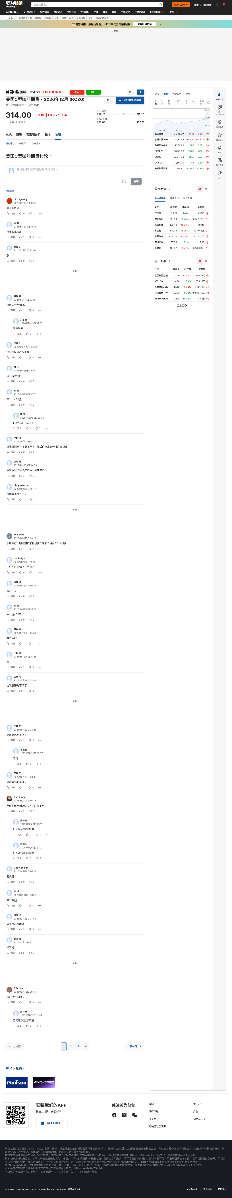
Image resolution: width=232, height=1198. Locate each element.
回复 (13, 213)
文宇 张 (23, 319)
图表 (19, 134)
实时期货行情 (25, 17)
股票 (188, 94)
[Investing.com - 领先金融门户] (14, 4)
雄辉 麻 (17, 296)
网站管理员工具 (157, 1126)
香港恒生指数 (161, 145)
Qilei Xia (19, 988)
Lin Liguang (20, 199)
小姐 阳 (17, 438)
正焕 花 (17, 676)
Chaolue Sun (21, 867)
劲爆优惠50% (181, 4)
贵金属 (38, 17)
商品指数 (80, 17)
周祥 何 (17, 582)
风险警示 (222, 1189)
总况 (9, 134)
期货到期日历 (102, 17)
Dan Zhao (19, 797)
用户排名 (36, 143)
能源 (63, 17)
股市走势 (160, 189)
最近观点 (23, 143)
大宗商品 (176, 94)
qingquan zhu (21, 485)
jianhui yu (19, 558)
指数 (165, 94)
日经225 (159, 151)
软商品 (47, 17)
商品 (10, 17)
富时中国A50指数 (163, 139)
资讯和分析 (33, 134)
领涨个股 (174, 198)
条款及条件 (192, 1189)
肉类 (56, 17)
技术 (48, 134)
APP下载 (154, 1111)
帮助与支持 (199, 1118)
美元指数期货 (161, 168)
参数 (90, 17)
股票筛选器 (139, 11)
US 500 (158, 162)
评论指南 (10, 191)
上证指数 (159, 133)
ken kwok (19, 534)
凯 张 (16, 367)
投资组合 (154, 1118)
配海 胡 (17, 938)
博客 (151, 1104)
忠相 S (17, 246)
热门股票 (160, 261)
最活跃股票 (160, 198)
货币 (157, 94)
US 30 (158, 157)
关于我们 (198, 1104)
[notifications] (217, 4)
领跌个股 (187, 198)
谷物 (71, 17)
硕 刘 (16, 223)
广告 (195, 1111)
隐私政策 (207, 1189)
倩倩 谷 (17, 915)
